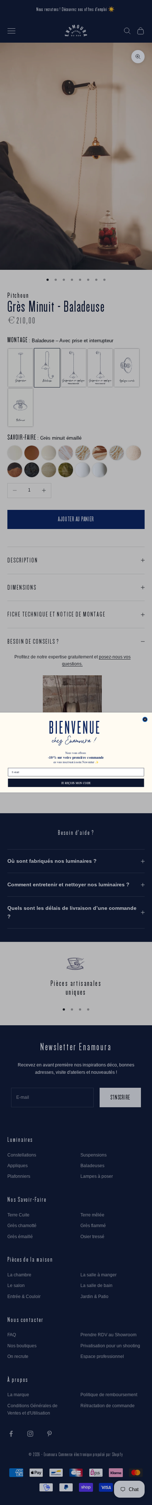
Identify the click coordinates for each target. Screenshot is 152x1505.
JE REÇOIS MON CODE (76, 782)
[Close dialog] (145, 719)
